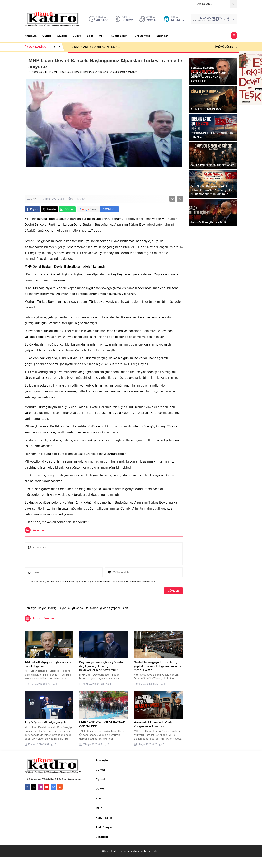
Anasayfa (37, 71)
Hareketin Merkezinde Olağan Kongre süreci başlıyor (154, 724)
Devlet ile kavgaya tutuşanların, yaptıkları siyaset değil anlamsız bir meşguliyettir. (158, 666)
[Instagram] (40, 787)
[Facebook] (27, 787)
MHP (48, 71)
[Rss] (60, 787)
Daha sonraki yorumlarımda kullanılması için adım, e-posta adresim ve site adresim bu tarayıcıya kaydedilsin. (92, 581)
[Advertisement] (131, 181)
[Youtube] (46, 787)
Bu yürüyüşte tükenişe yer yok (45, 722)
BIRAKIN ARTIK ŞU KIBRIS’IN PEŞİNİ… (94, 47)
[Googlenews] (53, 787)
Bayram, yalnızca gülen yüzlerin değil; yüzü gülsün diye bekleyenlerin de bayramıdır (101, 666)
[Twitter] (33, 787)
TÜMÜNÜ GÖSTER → (225, 46)
